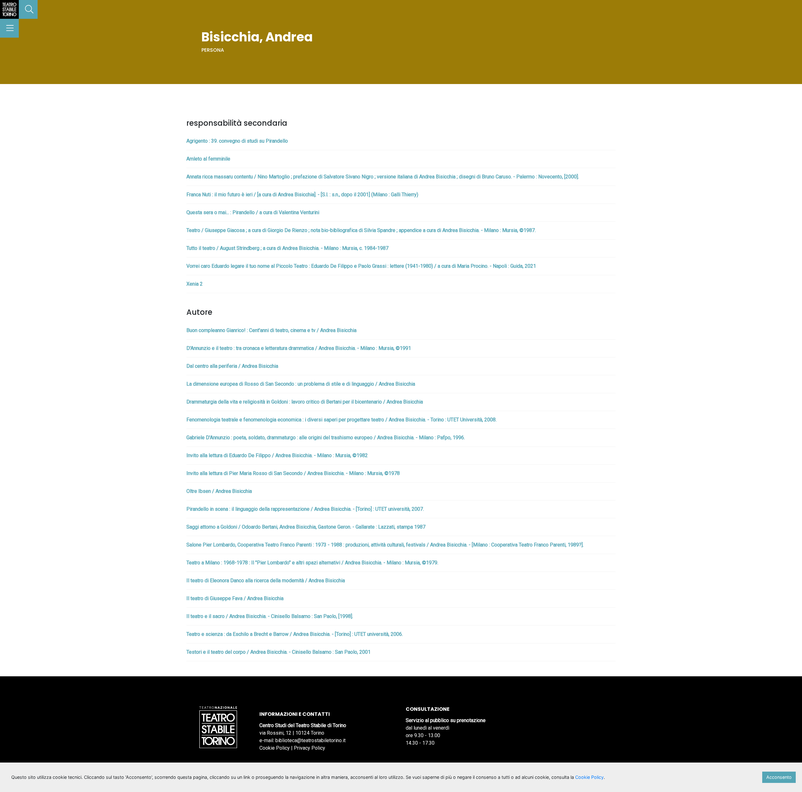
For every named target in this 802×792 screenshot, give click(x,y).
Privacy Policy (309, 748)
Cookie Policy (274, 748)
